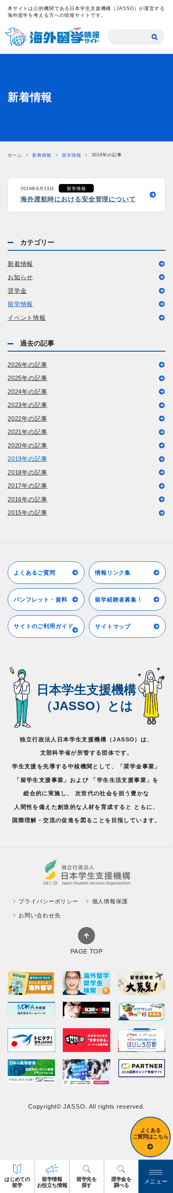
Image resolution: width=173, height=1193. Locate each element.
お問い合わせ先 (39, 915)
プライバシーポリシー (48, 901)
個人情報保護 (110, 901)
